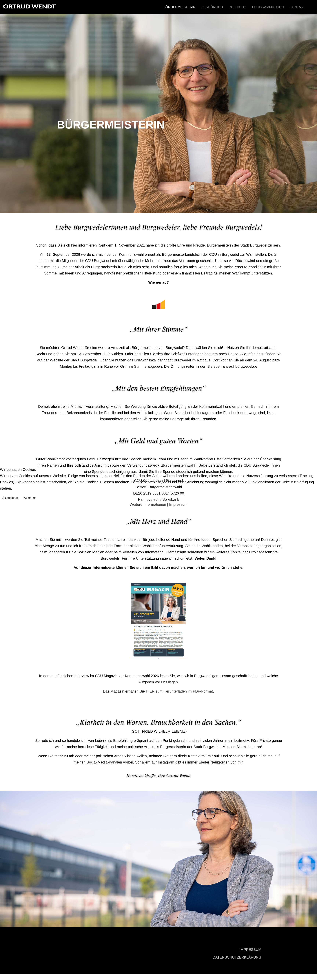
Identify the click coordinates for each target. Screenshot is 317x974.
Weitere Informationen (148, 504)
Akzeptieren (10, 497)
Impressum (178, 504)
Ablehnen (30, 497)
